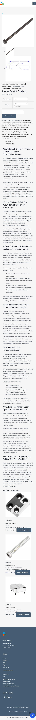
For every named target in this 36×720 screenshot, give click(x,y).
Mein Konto (6, 667)
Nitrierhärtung (24, 127)
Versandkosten (15, 138)
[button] (2, 13)
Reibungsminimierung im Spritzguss (12, 132)
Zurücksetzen (17, 106)
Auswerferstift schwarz (8, 125)
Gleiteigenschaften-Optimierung (11, 127)
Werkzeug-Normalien (20, 136)
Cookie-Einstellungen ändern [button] (11, 686)
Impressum (6, 674)
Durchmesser (7, 99)
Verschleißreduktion (7, 136)
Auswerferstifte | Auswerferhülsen (11, 88)
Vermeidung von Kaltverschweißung (21, 134)
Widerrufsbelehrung (8, 684)
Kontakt (5, 660)
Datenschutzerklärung (9, 679)
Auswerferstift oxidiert (26, 123)
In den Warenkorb (9, 116)
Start (3, 84)
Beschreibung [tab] (9, 141)
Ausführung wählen (23, 530)
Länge (7, 105)
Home (4, 658)
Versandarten (6, 681)
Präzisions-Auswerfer (20, 129)
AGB (4, 677)
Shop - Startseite (10, 84)
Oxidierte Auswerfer (7, 129)
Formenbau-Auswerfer (22, 125)
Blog (4, 665)
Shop (4, 662)
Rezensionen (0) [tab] (10, 143)
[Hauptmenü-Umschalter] (34, 3)
